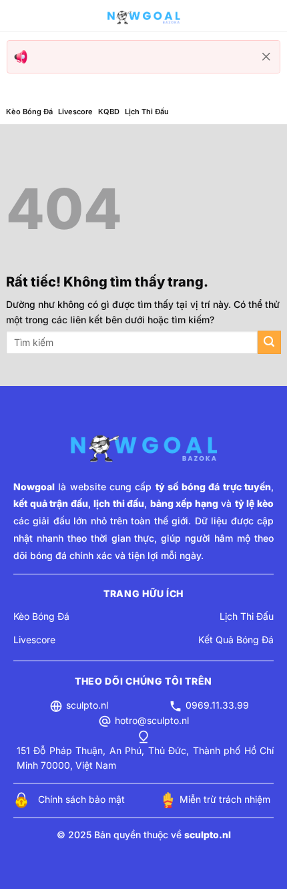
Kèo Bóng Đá (29, 111)
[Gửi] (269, 342)
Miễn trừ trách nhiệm (225, 799)
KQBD (108, 111)
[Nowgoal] (143, 16)
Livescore (75, 111)
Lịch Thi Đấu (147, 111)
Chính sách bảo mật (81, 799)
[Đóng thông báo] (266, 57)
